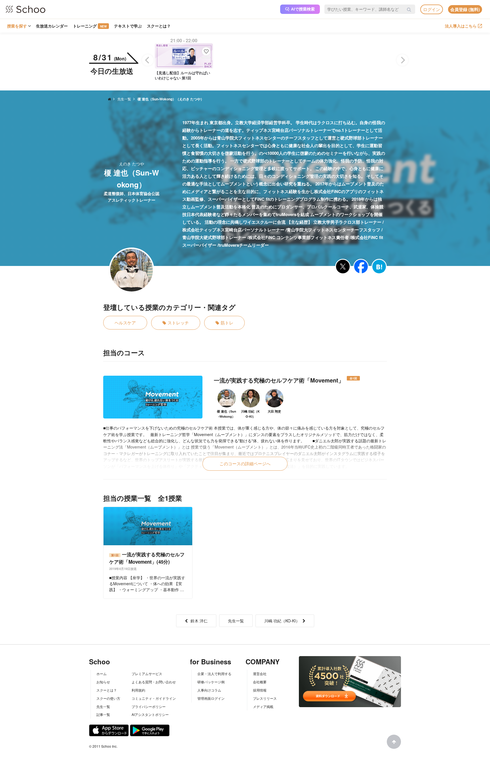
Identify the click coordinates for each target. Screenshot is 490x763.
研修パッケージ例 (211, 681)
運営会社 (260, 673)
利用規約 (138, 690)
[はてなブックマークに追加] (379, 266)
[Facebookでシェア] (361, 266)
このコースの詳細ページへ (245, 463)
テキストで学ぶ (128, 26)
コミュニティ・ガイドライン (154, 698)
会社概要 (260, 681)
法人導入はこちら (461, 26)
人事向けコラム (209, 690)
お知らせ (103, 681)
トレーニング (90, 26)
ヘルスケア (125, 323)
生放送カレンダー (52, 26)
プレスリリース (265, 698)
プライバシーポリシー (149, 706)
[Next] (402, 60)
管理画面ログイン (211, 698)
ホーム (101, 673)
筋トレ (227, 323)
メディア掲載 (263, 706)
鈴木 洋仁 (199, 620)
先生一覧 (236, 620)
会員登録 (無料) (465, 9)
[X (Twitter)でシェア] (342, 266)
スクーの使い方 (108, 698)
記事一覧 (103, 714)
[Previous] (147, 60)
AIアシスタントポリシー (150, 714)
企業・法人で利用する (214, 673)
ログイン (431, 9)
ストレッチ (178, 323)
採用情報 (260, 690)
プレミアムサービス (147, 673)
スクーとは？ (159, 26)
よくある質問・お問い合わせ (154, 681)
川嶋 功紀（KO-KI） (282, 620)
